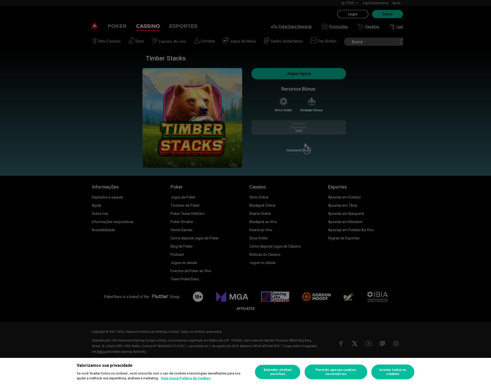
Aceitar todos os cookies (392, 372)
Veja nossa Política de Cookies (186, 378)
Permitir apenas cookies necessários (336, 372)
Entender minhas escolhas (278, 372)
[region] (245, 372)
